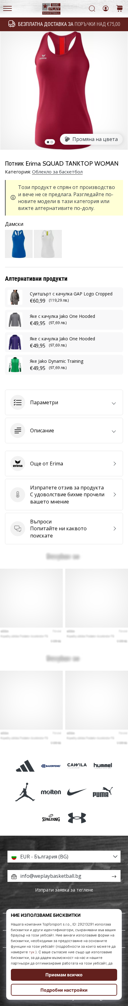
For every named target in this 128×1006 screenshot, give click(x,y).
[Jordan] (25, 792)
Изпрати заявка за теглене (64, 890)
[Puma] (103, 792)
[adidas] (25, 766)
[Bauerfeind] (51, 766)
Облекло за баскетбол (57, 171)
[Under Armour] (77, 818)
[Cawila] (77, 766)
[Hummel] (103, 766)
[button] (64, 402)
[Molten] (51, 792)
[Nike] (77, 792)
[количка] (119, 9)
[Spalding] (51, 818)
